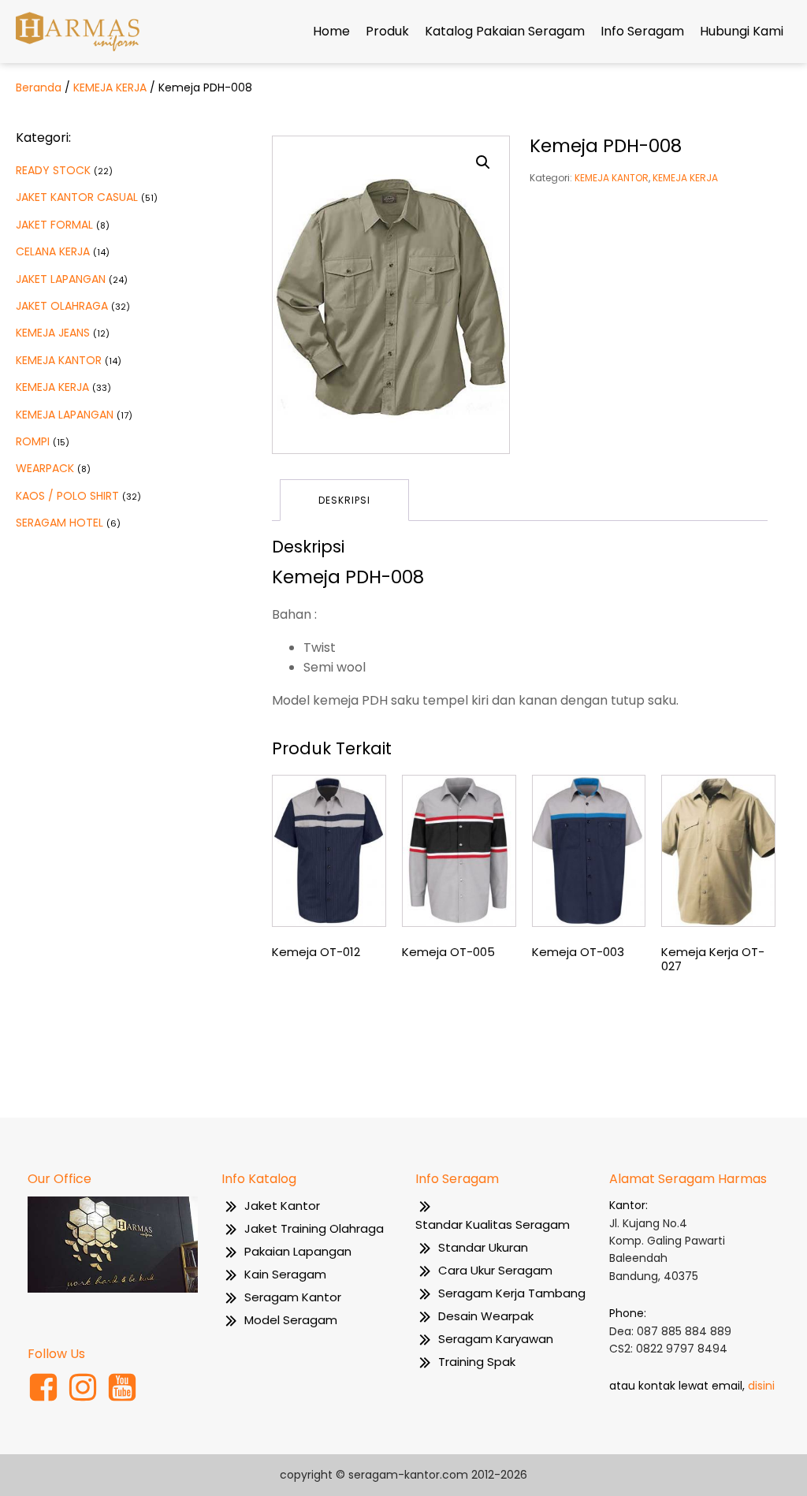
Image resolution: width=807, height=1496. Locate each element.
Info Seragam (642, 31)
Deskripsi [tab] (344, 500)
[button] (483, 162)
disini (761, 1386)
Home (331, 31)
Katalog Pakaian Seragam (505, 31)
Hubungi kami (741, 31)
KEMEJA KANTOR (612, 177)
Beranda (38, 87)
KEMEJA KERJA (110, 87)
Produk (387, 31)
